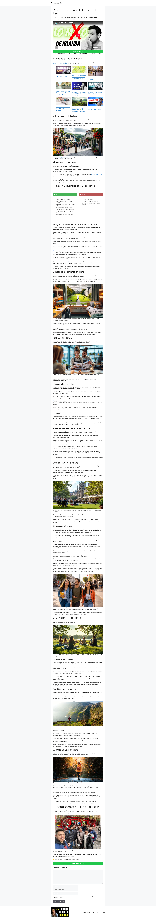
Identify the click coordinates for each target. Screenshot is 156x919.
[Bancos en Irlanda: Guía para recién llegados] (95, 86)
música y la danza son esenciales (61, 63)
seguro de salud (65, 262)
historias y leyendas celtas (61, 157)
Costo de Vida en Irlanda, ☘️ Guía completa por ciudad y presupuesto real (79, 94)
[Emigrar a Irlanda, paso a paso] (63, 70)
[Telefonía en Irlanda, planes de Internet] (95, 71)
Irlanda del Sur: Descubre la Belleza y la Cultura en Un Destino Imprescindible (79, 77)
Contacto (102, 3)
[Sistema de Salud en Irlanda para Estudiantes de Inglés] (95, 101)
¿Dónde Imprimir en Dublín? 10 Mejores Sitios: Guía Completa (63, 108)
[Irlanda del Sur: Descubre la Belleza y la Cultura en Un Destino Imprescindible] (79, 70)
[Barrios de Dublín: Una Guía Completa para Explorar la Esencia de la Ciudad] (63, 86)
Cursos (96, 3)
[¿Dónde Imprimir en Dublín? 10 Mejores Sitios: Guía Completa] (63, 101)
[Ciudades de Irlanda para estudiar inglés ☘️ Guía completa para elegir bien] (79, 101)
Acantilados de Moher (96, 174)
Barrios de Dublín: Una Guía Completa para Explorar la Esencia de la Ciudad (63, 93)
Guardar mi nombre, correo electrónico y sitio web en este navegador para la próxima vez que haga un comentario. (77, 896)
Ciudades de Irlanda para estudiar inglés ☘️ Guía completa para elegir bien (78, 109)
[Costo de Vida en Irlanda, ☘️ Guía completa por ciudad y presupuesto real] (79, 86)
